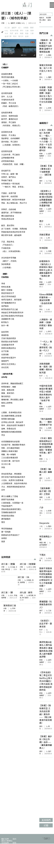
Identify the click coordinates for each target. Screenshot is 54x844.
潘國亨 (14, 27)
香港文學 (8, 36)
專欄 (40, 497)
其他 (40, 77)
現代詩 (20, 36)
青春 (26, 33)
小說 (40, 238)
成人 (20, 27)
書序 (40, 181)
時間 (21, 33)
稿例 (14, 838)
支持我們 (5, 842)
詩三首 (7, 27)
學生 (21, 30)
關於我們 (5, 838)
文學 (32, 33)
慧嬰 (32, 27)
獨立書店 (42, 20)
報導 (40, 153)
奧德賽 (48, 17)
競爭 (32, 30)
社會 (27, 30)
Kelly (6, 30)
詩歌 (2, 23)
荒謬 (11, 33)
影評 (40, 55)
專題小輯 (42, 542)
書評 (40, 353)
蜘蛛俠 (41, 17)
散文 (40, 224)
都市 (16, 33)
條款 (14, 842)
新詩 (15, 36)
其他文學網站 (6, 840)
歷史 (40, 108)
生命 (6, 33)
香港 (26, 36)
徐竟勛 (25, 27)
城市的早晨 (14, 30)
